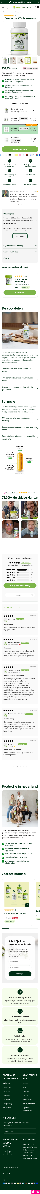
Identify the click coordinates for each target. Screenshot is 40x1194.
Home (5, 12)
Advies (25, 1087)
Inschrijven (20, 974)
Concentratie (7, 1087)
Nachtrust (6, 1083)
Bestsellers (7, 1107)
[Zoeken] (7, 8)
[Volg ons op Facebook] (5, 1152)
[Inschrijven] (34, 1131)
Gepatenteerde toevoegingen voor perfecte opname (19, 428)
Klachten (26, 1095)
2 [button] (17, 767)
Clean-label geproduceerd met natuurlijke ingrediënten (18, 437)
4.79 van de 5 (26, 563)
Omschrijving (8, 214)
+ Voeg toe (19, 292)
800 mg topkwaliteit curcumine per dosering (16, 419)
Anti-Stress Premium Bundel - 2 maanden (16, 913)
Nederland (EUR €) (10, 1167)
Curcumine (6, 1099)
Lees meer (20, 236)
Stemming (6, 1091)
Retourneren (27, 1099)
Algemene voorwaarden (27, 1108)
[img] (8, 616)
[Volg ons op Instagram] (9, 1152)
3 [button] (20, 767)
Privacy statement (29, 1103)
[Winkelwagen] (36, 7)
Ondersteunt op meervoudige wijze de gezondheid (17, 388)
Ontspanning (7, 1103)
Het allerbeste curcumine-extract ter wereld (16, 370)
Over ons (26, 1091)
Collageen (6, 1095)
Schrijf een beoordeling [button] (20, 585)
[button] (9, 16)
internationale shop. (30, 1158)
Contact (25, 1083)
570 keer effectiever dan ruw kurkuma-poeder (17, 379)
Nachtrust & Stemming (21, 280)
